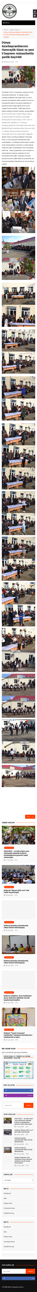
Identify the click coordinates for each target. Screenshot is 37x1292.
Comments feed (9, 1208)
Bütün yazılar (9, 847)
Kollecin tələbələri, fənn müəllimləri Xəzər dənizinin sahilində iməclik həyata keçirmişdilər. (18, 998)
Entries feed (8, 1203)
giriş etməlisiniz (22, 1052)
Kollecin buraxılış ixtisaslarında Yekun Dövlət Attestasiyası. (16, 927)
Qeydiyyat (7, 1193)
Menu (7, 23)
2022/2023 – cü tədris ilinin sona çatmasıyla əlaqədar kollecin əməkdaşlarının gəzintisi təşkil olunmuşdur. (16, 854)
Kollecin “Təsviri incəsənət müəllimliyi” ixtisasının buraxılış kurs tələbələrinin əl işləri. (18, 1035)
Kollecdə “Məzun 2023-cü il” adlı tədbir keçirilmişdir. (16, 891)
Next (28, 817)
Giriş (5, 1198)
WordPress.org (9, 1213)
